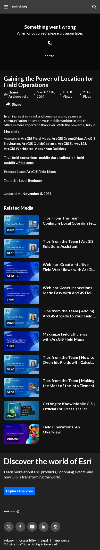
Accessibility (27, 540)
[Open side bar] (6, 7)
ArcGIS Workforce (18, 149)
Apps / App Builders (50, 149)
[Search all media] (94, 7)
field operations (25, 157)
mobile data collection (57, 157)
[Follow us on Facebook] (20, 527)
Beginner (35, 180)
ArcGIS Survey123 (72, 143)
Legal (44, 540)
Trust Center (62, 540)
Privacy (9, 540)
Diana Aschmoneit (18, 94)
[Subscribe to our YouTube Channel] (32, 527)
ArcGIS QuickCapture (39, 143)
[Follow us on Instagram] (55, 527)
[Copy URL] (50, 43)
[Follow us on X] (9, 527)
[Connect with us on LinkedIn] (44, 527)
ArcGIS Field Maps (35, 138)
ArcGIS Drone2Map (67, 138)
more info (12, 131)
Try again (50, 55)
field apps (26, 163)
